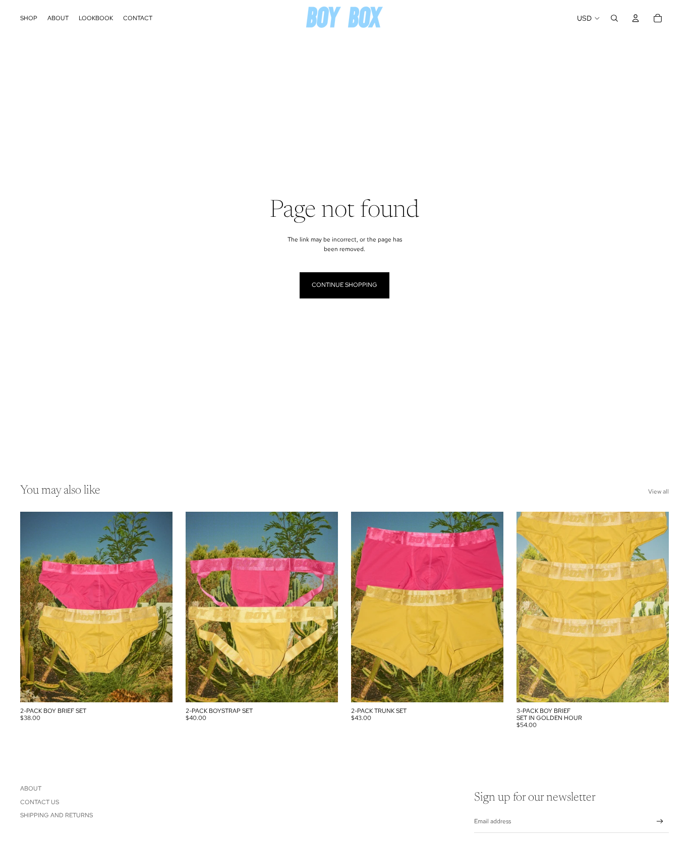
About (30, 788)
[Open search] (614, 18)
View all (658, 492)
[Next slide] (157, 607)
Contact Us (39, 802)
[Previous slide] (35, 607)
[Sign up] (660, 821)
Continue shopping (344, 285)
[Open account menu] (635, 18)
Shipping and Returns (56, 815)
